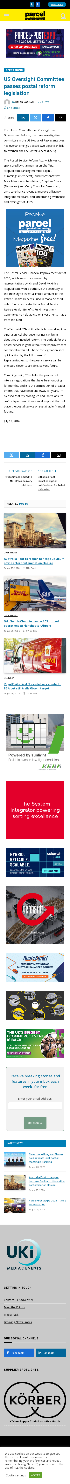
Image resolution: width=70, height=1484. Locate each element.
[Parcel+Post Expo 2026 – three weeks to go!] (14, 1205)
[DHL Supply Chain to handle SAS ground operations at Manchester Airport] (35, 593)
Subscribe (57, 4)
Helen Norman (24, 102)
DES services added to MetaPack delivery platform (18, 481)
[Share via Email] (60, 117)
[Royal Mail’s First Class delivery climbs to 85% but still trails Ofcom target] (35, 655)
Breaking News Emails (18, 1322)
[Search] (63, 15)
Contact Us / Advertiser (18, 1300)
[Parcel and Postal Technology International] (35, 15)
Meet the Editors (14, 1307)
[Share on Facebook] (48, 117)
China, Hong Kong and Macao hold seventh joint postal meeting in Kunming (46, 1157)
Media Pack (11, 1314)
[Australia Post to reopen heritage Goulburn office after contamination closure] (35, 530)
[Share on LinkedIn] (23, 117)
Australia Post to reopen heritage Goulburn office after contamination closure (47, 1181)
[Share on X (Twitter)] (35, 117)
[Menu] (6, 15)
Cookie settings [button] (16, 1475)
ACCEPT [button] (35, 1475)
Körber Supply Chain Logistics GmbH (35, 1421)
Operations (14, 70)
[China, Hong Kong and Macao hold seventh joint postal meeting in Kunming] (14, 1159)
